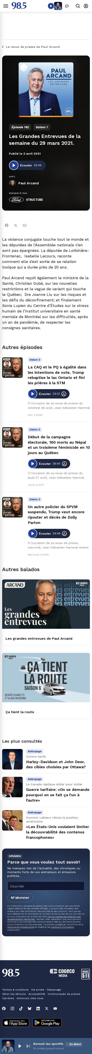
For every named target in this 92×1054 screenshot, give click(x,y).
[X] (46, 1008)
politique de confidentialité (20, 927)
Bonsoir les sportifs (48, 1043)
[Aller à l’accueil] (19, 8)
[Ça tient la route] (46, 677)
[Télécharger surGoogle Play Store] (47, 1023)
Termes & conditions (15, 989)
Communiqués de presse (64, 993)
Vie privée (37, 989)
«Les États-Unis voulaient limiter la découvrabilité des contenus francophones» (57, 832)
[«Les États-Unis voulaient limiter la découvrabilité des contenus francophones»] (12, 820)
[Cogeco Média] (62, 976)
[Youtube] (55, 1008)
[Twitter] (15, 225)
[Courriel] (24, 225)
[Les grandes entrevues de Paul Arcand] (46, 604)
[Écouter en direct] (50, 6)
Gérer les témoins (14, 993)
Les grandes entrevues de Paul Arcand (39, 638)
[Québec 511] (85, 978)
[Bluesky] (29, 1008)
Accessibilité (36, 993)
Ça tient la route (20, 712)
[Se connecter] (86, 6)
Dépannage (54, 989)
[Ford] (16, 199)
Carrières (8, 998)
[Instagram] (12, 1008)
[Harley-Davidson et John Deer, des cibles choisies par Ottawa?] (12, 759)
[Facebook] (6, 225)
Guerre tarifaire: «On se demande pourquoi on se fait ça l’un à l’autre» (57, 794)
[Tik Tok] (21, 1008)
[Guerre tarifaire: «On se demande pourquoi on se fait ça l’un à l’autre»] (12, 787)
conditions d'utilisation (62, 927)
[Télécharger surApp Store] (15, 1023)
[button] (19, 1046)
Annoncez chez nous (30, 998)
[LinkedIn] (38, 1008)
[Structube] (34, 199)
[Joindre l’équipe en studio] (67, 6)
